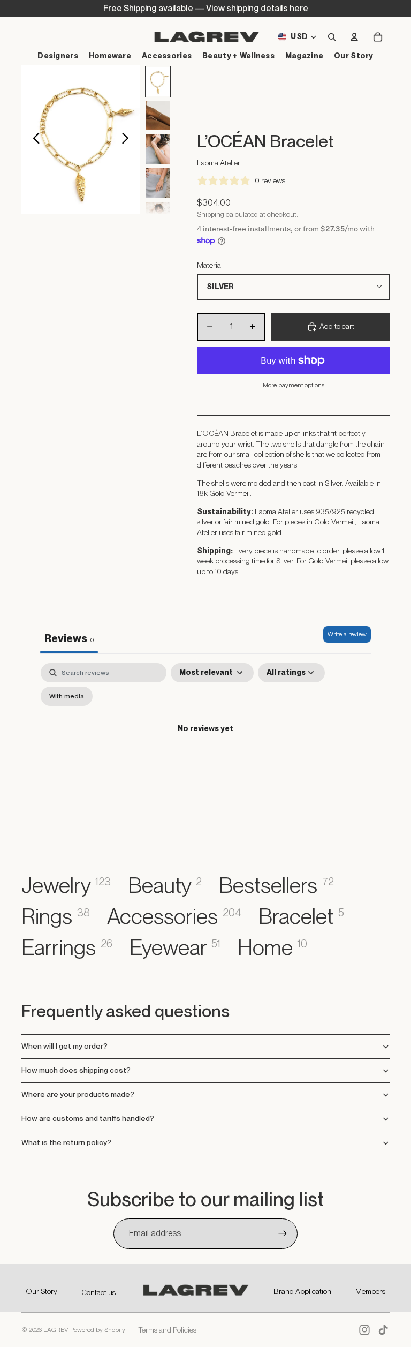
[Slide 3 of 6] (158, 149)
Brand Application (302, 1291)
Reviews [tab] (69, 638)
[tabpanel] (205, 753)
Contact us (98, 1292)
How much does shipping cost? (76, 1070)
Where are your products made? (77, 1094)
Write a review (347, 634)
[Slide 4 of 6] (158, 183)
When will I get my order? (64, 1046)
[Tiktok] (383, 1329)
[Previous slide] (33, 140)
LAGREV (55, 1330)
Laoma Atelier (218, 163)
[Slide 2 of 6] (158, 115)
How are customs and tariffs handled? (87, 1118)
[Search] (332, 37)
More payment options (293, 385)
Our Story (41, 1291)
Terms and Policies (167, 1330)
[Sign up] (282, 1233)
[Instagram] (364, 1329)
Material (210, 265)
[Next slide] (128, 140)
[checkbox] (67, 696)
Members (370, 1291)
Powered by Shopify (97, 1330)
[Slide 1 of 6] (158, 81)
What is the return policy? (66, 1142)
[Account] (354, 37)
